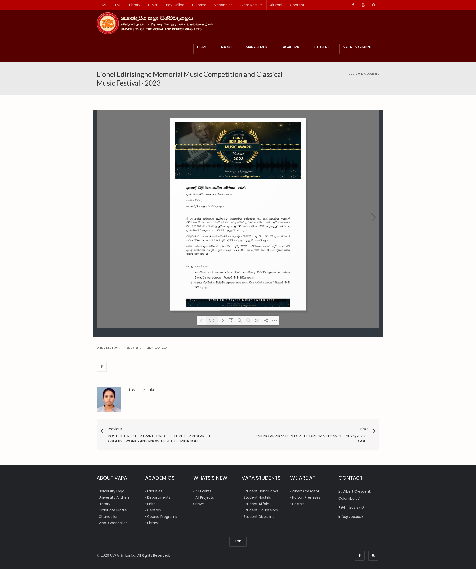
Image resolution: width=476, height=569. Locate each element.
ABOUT (226, 46)
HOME (202, 46)
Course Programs (162, 516)
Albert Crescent (305, 490)
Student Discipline (259, 516)
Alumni (276, 4)
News (199, 503)
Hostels (298, 503)
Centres (154, 509)
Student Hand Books (261, 490)
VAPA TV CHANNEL (358, 46)
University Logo (111, 490)
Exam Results (251, 4)
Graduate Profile (113, 509)
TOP (238, 541)
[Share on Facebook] (102, 367)
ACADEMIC (292, 46)
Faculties (154, 490)
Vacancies (223, 4)
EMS (104, 4)
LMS (118, 4)
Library (134, 4)
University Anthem (114, 497)
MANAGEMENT (257, 46)
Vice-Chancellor (113, 522)
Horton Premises (306, 497)
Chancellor (108, 516)
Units (151, 503)
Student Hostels (257, 497)
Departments (158, 497)
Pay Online (175, 4)
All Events (203, 490)
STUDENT (321, 46)
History (104, 503)
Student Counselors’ (261, 509)
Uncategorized (156, 348)
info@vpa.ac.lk (350, 516)
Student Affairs (257, 503)
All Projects (204, 497)
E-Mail (153, 4)
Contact (297, 4)
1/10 (212, 320)
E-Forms (199, 4)
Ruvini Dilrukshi (143, 389)
